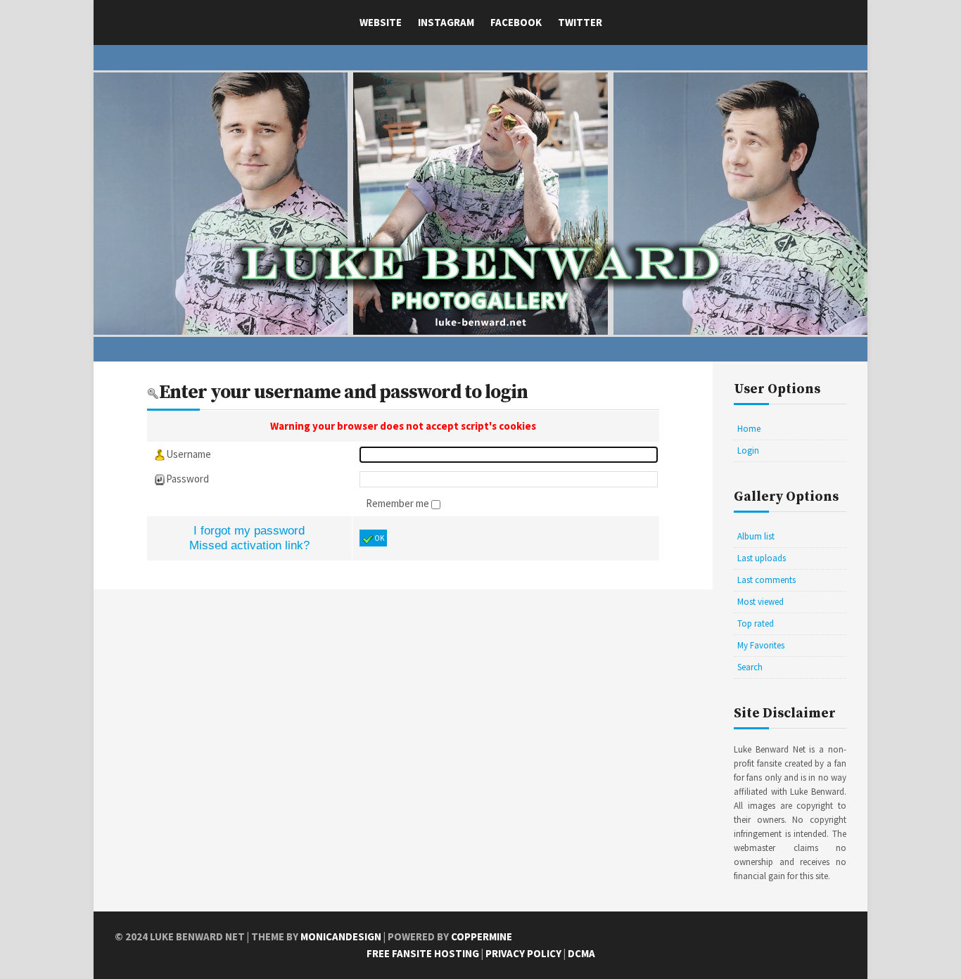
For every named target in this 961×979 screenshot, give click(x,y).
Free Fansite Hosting (423, 953)
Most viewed (760, 602)
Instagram (446, 22)
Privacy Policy (523, 953)
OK (379, 538)
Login (748, 450)
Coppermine (481, 936)
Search (750, 667)
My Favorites (760, 645)
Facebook (516, 22)
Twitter (580, 22)
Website (380, 22)
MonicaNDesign (340, 936)
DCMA (581, 953)
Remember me (398, 503)
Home (748, 429)
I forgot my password (249, 530)
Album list (756, 536)
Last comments (766, 580)
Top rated (755, 623)
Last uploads (761, 558)
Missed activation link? (249, 545)
